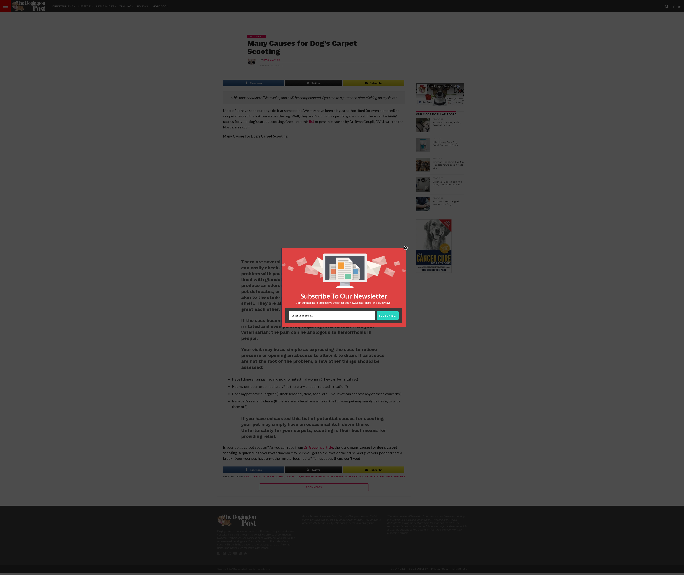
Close (405, 248)
